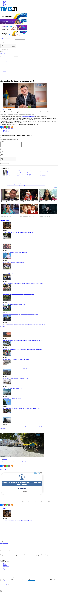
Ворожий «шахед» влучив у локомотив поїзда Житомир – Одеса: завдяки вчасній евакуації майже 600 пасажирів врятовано (27, 426)
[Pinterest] (5, 127)
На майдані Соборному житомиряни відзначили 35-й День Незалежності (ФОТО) (23, 180)
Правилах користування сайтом (22, 580)
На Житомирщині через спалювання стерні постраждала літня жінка (20, 178)
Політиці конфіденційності (9, 580)
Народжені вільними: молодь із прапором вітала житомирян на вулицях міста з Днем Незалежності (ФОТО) (28, 171)
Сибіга (11, 128)
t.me (3, 3)
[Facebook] (1, 127)
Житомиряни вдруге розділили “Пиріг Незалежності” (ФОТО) (19, 174)
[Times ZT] (29, 10)
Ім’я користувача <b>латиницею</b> (7, 40)
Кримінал (4, 65)
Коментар (2, 141)
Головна (4, 58)
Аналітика (5, 60)
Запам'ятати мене (5, 49)
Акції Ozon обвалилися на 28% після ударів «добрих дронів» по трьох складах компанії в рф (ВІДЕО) (26, 175)
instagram (4, 2)
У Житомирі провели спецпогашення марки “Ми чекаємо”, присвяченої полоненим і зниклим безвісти (27, 177)
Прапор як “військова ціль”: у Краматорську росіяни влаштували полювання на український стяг (26, 185)
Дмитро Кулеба (5, 128)
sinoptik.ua (7, 550)
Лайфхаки (5, 64)
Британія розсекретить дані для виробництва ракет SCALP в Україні (20, 179)
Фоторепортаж (5, 62)
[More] (11, 127)
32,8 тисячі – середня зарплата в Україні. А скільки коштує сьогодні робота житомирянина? (18, 499)
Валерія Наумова (6, 497)
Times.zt (4, 109)
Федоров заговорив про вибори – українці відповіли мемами (19, 173)
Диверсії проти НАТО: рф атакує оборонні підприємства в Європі (20, 181)
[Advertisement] (29, 75)
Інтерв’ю (6, 67)
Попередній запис (6, 130)
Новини (4, 59)
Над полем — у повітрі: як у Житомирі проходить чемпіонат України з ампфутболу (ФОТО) (20, 314)
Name (1, 148)
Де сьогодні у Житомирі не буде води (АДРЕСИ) (12, 388)
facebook (4, 1)
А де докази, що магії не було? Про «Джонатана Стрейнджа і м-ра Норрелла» (22, 170)
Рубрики (4, 66)
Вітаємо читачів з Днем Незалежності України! (16, 184)
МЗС (9, 128)
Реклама (4, 70)
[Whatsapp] (7, 127)
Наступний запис (6, 131)
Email (1, 151)
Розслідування (8, 573)
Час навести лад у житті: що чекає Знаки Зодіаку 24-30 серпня (19, 172)
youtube (4, 4)
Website (1, 154)
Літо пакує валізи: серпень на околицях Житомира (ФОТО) (14, 304)
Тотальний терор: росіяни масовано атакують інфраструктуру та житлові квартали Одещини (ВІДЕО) (27, 176)
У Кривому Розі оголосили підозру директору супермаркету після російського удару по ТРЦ (21, 416)
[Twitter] (3, 127)
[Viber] (9, 127)
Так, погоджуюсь (31, 580)
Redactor (5, 459)
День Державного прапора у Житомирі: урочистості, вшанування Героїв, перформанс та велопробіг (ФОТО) (24, 324)
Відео (4, 63)
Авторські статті (6, 61)
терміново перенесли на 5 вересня (28, 116)
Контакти (4, 71)
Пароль (1, 42)
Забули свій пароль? (4, 53)
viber (4, 5)
